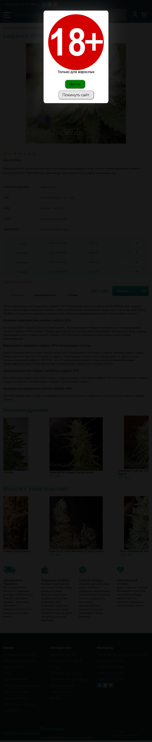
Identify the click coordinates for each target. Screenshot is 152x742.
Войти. (75, 84)
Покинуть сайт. (76, 95)
